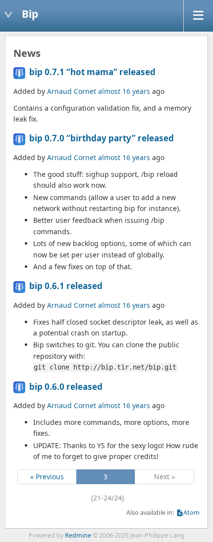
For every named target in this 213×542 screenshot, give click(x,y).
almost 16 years (124, 91)
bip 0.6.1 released (66, 286)
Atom (191, 512)
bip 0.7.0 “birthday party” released (101, 138)
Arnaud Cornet (71, 91)
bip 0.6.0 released (66, 386)
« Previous (47, 476)
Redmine (78, 535)
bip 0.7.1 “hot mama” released (92, 72)
